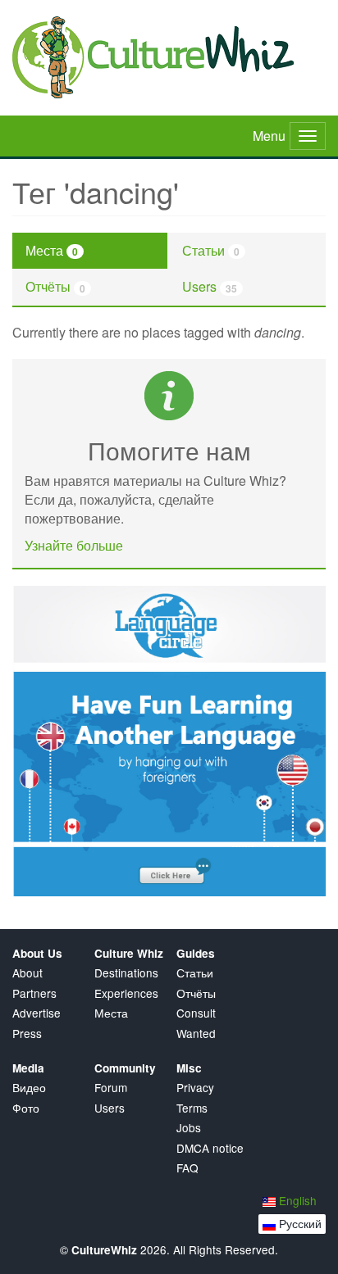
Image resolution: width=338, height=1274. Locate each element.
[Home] (169, 57)
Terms (192, 1108)
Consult (196, 1013)
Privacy (195, 1087)
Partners (34, 993)
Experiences (126, 993)
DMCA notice (210, 1148)
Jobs (188, 1128)
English (296, 1200)
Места (51, 250)
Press (27, 1033)
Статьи (211, 250)
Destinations (126, 973)
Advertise (36, 1013)
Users (209, 286)
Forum (110, 1087)
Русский (299, 1223)
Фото (25, 1108)
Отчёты (55, 286)
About (27, 973)
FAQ (187, 1168)
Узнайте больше (74, 545)
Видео (29, 1087)
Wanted (196, 1033)
